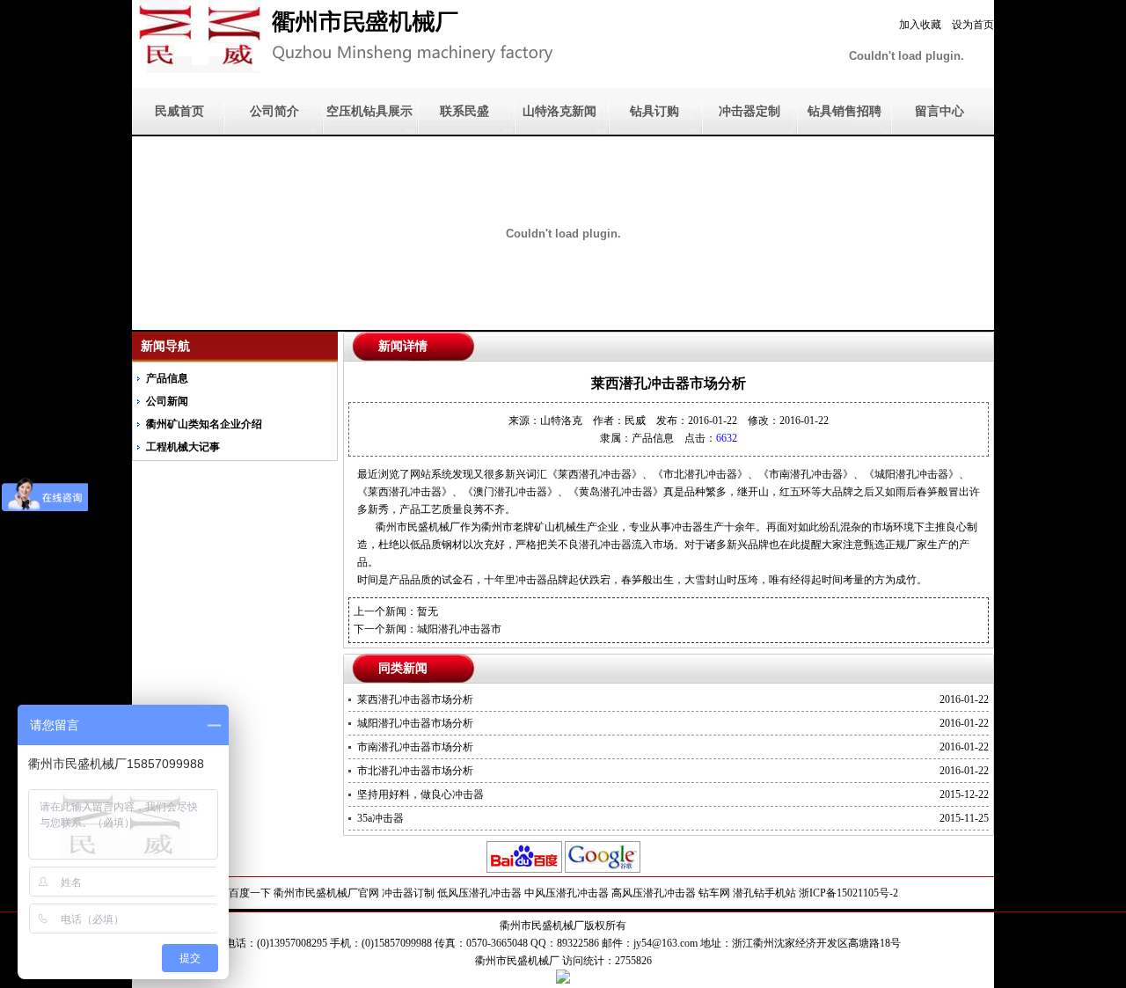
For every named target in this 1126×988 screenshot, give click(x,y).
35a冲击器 (380, 818)
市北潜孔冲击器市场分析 (415, 771)
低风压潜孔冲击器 (479, 893)
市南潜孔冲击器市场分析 (415, 747)
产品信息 (167, 378)
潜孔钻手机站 (764, 893)
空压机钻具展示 (369, 111)
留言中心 (939, 111)
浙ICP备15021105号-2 (848, 893)
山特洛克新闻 (559, 111)
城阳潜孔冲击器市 (459, 629)
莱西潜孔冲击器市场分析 (415, 699)
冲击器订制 (408, 893)
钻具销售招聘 (844, 111)
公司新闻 (167, 401)
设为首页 (973, 24)
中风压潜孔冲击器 (566, 893)
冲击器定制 (749, 111)
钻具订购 (654, 111)
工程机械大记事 (183, 447)
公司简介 (274, 111)
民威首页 (179, 111)
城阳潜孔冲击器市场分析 (415, 723)
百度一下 (250, 893)
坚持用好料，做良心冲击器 (420, 794)
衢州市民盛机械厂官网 (326, 893)
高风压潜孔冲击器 (653, 893)
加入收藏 (920, 24)
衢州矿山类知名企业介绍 (204, 424)
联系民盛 (464, 111)
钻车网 (714, 893)
